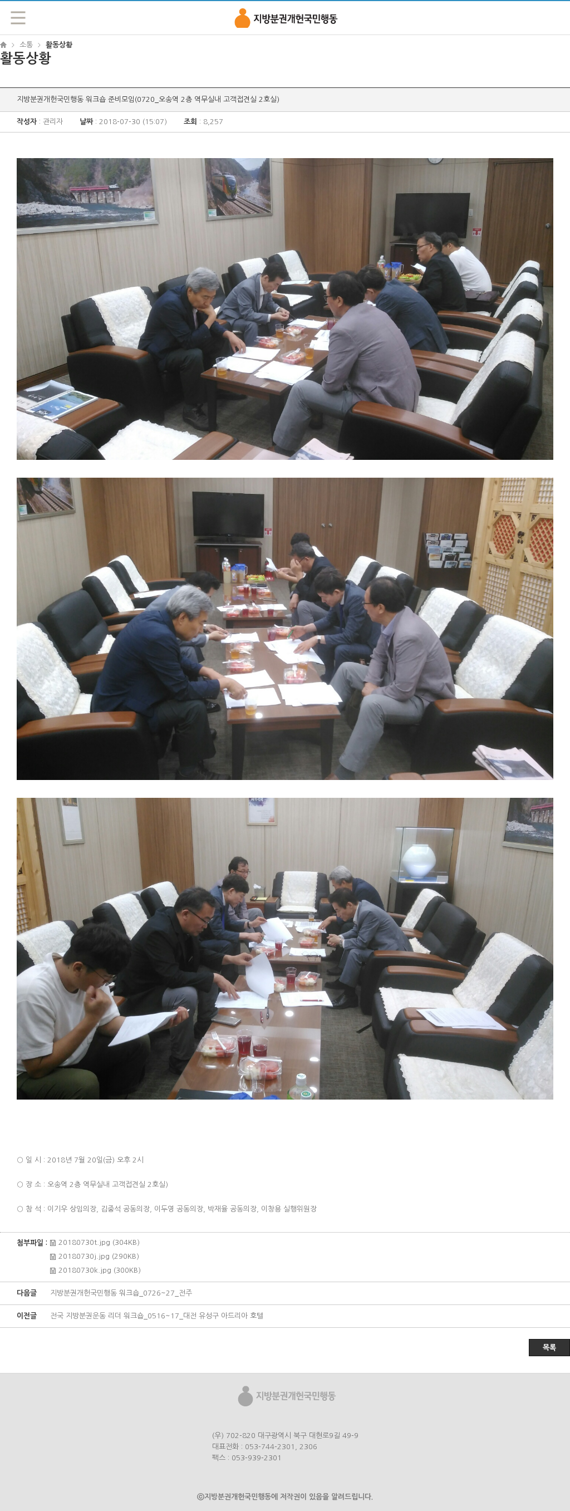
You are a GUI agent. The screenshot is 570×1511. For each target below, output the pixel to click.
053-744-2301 (270, 1446)
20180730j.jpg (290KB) (98, 1256)
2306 (308, 1446)
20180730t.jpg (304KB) (99, 1242)
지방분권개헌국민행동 (285, 17)
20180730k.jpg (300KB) (99, 1270)
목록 (549, 1347)
